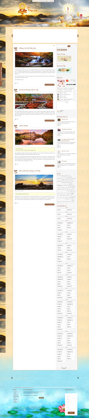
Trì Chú (65, 193)
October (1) (69, 234)
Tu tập (72, 193)
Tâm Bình (67, 195)
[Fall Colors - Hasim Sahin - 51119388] (34, 109)
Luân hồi (68, 181)
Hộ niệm (59, 181)
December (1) (60, 234)
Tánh (61, 195)
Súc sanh (68, 189)
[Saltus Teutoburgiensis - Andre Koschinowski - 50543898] (34, 145)
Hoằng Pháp (15, 394)
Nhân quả (65, 185)
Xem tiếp (41, 397)
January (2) (69, 313)
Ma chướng (70, 182)
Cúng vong (69, 177)
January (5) (69, 345)
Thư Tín (14, 397)
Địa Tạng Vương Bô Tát (64, 201)
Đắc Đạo (73, 200)
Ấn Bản (73, 201)
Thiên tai (71, 190)
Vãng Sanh (67, 197)
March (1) (69, 227)
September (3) (70, 351)
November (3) (70, 333)
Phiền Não (73, 186)
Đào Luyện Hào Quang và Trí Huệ (29, 171)
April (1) (59, 227)
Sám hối (58, 189)
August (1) (60, 236)
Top (76, 387)
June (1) (59, 247)
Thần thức (58, 193)
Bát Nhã (62, 175)
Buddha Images (16, 396)
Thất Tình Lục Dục (72, 191)
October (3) (60, 351)
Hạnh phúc (67, 179)
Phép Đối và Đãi (65, 119)
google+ (60, 50)
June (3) (59, 340)
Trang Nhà (15, 391)
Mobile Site (15, 399)
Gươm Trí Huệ (23, 125)
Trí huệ (68, 193)
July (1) (59, 225)
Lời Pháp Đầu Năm (64, 182)
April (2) (59, 326)
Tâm (64, 195)
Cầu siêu (59, 178)
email (66, 50)
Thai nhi (72, 189)
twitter (62, 50)
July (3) (68, 338)
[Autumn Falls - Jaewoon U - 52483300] (34, 67)
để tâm (70, 201)
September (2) (70, 304)
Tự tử (60, 197)
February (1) (69, 209)
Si (70, 187)
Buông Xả (58, 175)
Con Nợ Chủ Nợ (63, 176)
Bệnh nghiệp (66, 175)
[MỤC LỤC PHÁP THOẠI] (1, 74)
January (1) (69, 214)
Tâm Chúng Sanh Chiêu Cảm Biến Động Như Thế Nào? (68, 140)
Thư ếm (74, 190)
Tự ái (63, 197)
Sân (65, 189)
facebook (58, 50)
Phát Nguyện (64, 161)
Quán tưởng (67, 187)
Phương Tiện (59, 187)
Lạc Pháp (72, 181)
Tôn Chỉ (14, 393)
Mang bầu (70, 183)
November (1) (60, 222)
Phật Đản (63, 187)
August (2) (60, 322)
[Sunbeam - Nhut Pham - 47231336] (34, 190)
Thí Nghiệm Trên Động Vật (67, 129)
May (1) (59, 209)
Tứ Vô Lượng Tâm (73, 196)
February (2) (60, 329)
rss (64, 50)
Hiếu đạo (70, 178)
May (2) (68, 324)
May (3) (68, 340)
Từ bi (58, 197)
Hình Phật (63, 179)
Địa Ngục (58, 201)
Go (69, 46)
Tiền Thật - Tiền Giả (65, 151)
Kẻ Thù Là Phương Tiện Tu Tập (28, 90)
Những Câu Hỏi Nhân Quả (27, 48)
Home (21, 387)
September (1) (70, 222)
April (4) (59, 342)
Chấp (69, 175)
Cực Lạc (63, 178)
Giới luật (66, 178)
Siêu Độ (72, 187)
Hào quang (74, 178)
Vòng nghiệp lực (72, 197)
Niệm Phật (69, 186)
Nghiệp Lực (60, 185)
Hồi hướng (71, 179)
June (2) (59, 356)
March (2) (69, 326)
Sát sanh (62, 189)
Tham (68, 190)
